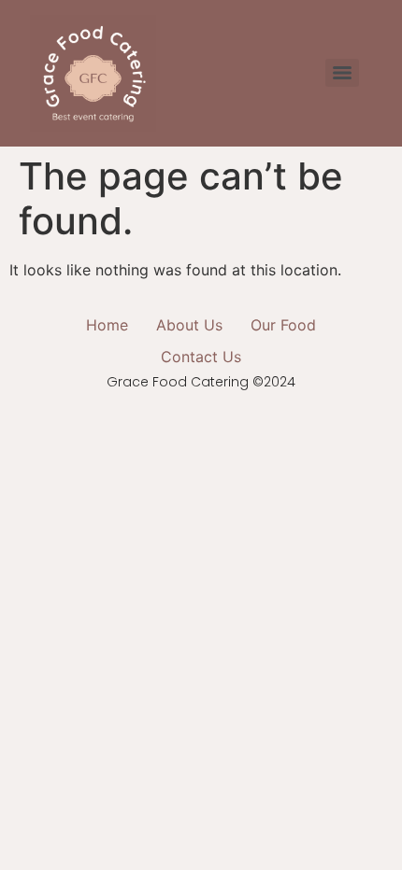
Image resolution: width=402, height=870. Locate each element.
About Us (189, 325)
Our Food (283, 325)
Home (107, 325)
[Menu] (342, 73)
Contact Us (201, 356)
